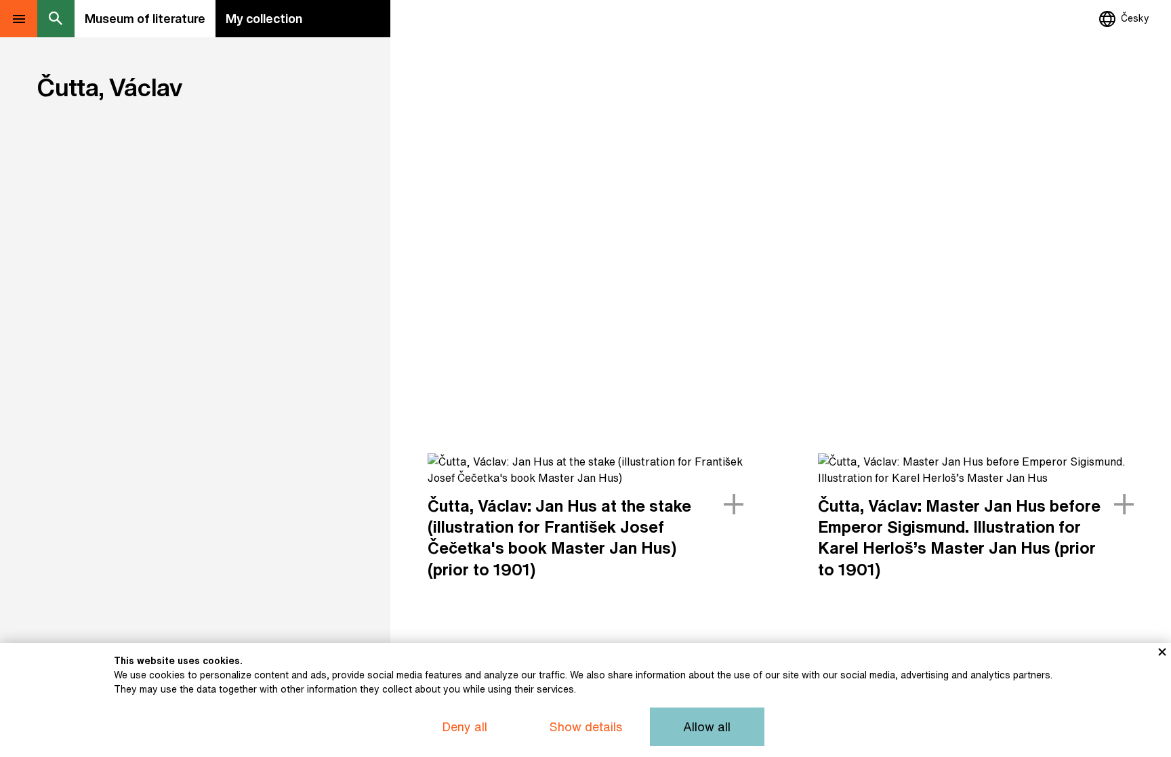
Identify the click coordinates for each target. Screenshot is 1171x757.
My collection (264, 18)
